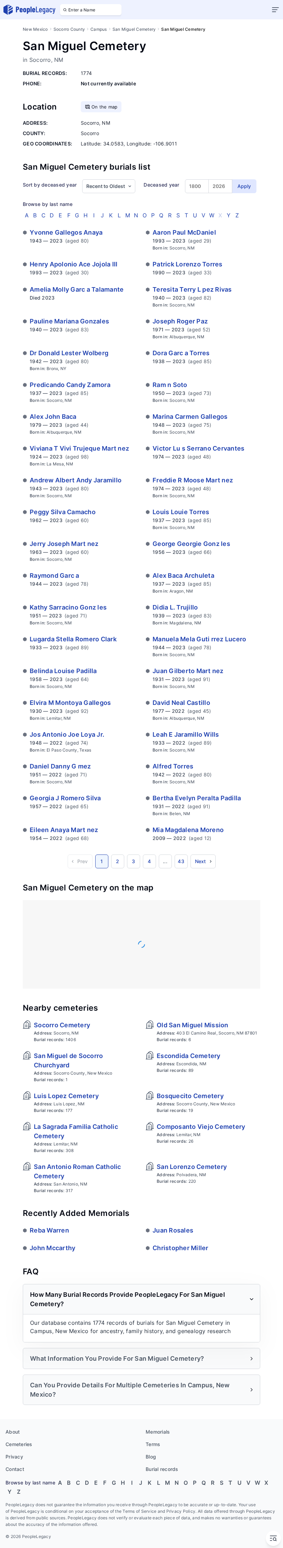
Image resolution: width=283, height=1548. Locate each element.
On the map (104, 107)
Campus (98, 29)
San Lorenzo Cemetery (192, 1166)
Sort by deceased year (50, 185)
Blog (151, 1457)
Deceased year (161, 185)
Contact (15, 1469)
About (13, 1432)
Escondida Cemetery (189, 1055)
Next (200, 861)
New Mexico (35, 29)
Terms (153, 1444)
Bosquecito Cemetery (190, 1095)
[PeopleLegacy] (29, 9)
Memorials (158, 1432)
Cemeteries (19, 1444)
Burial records (162, 1469)
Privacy (14, 1457)
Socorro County (69, 29)
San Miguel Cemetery (134, 29)
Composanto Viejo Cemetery (201, 1126)
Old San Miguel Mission (192, 1025)
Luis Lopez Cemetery (66, 1095)
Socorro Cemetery (62, 1025)
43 (181, 861)
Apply (244, 186)
